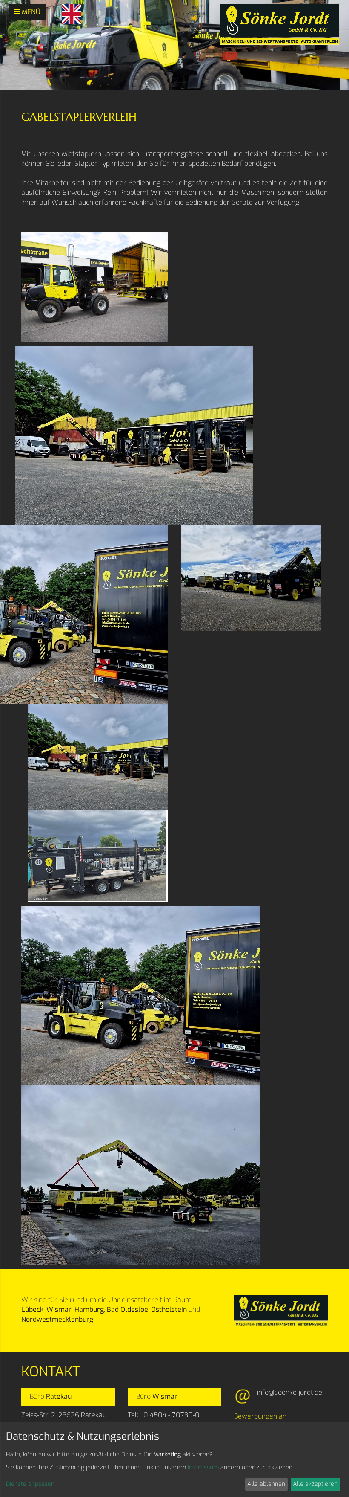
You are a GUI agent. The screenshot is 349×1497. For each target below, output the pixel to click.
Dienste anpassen (30, 1484)
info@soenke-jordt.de (289, 1392)
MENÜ (30, 11)
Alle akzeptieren (315, 1484)
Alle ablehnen (266, 1484)
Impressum (203, 1467)
